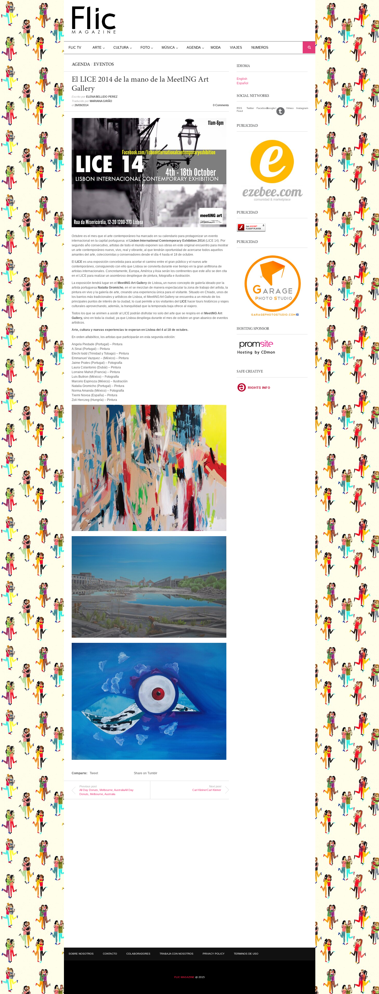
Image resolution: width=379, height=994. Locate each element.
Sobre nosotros (81, 953)
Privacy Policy (214, 953)
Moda (216, 47)
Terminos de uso (246, 953)
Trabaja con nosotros (176, 953)
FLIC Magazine (184, 977)
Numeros (259, 47)
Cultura (121, 47)
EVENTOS (104, 64)
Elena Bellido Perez (102, 96)
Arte (97, 47)
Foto (145, 47)
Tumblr (281, 111)
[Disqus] (150, 871)
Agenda (194, 47)
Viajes (236, 47)
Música (168, 47)
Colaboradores (138, 953)
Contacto (110, 953)
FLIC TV (75, 47)
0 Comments (221, 105)
